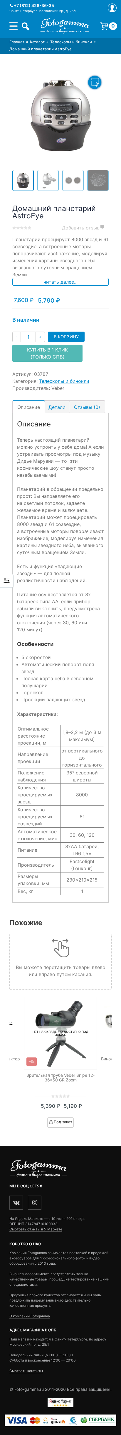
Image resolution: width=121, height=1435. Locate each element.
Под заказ (63, 1121)
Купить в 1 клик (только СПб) (47, 353)
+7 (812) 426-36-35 (34, 5)
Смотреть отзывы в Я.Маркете (35, 1229)
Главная (16, 42)
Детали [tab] (56, 407)
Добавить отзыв (81, 228)
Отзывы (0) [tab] (87, 407)
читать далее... (60, 282)
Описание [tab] (28, 407)
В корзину (66, 337)
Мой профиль (112, 8)
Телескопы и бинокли (71, 42)
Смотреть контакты (26, 1371)
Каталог (37, 42)
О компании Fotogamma (29, 1316)
